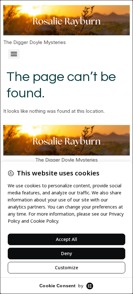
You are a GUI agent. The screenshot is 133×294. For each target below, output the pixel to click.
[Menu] (14, 54)
